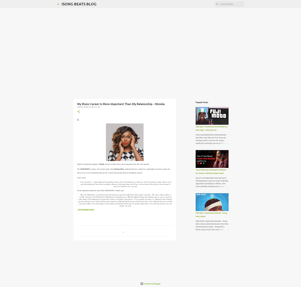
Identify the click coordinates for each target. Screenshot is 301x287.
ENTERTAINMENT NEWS (86, 210)
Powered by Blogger (152, 284)
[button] (78, 111)
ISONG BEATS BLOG (79, 4)
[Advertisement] (150, 80)
